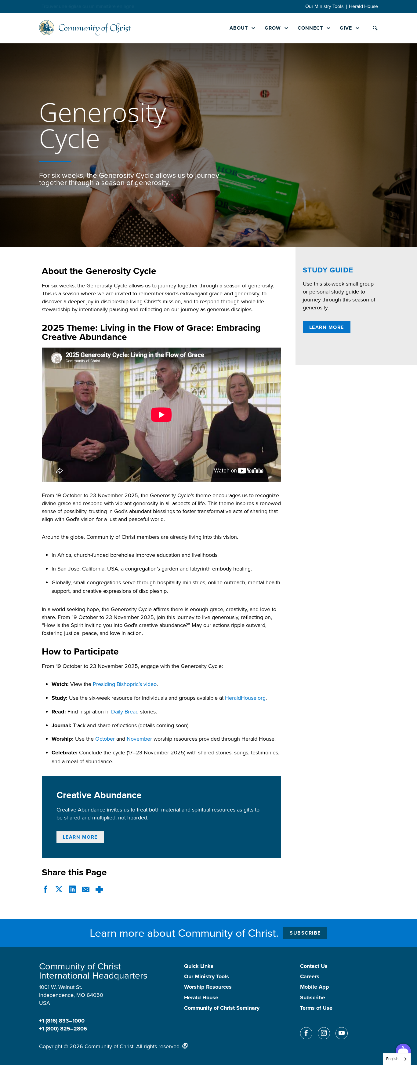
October (105, 739)
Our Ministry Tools (324, 6)
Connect (310, 27)
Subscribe (305, 932)
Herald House (363, 6)
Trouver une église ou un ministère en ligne (88, 6)
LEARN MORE (80, 837)
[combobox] (397, 1059)
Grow (273, 27)
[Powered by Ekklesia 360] (185, 1046)
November (139, 739)
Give (346, 27)
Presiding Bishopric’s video (125, 684)
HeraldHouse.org (245, 698)
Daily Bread (125, 712)
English (392, 1059)
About (239, 27)
